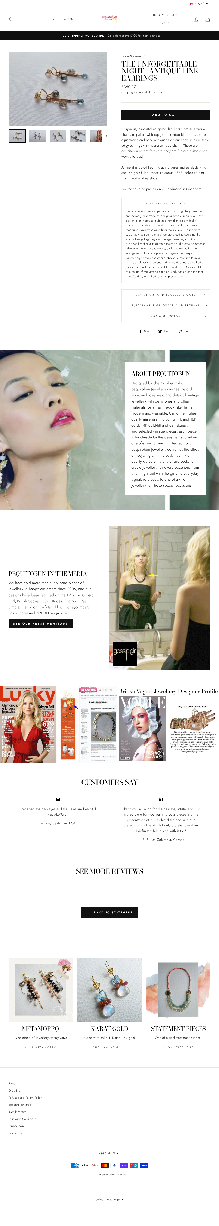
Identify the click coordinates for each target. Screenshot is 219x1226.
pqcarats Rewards (20, 1104)
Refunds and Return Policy (25, 1097)
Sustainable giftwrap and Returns (166, 305)
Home (125, 56)
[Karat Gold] (109, 990)
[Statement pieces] (178, 990)
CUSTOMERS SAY (165, 15)
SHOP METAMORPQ (40, 1047)
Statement (136, 56)
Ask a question (166, 316)
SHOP (53, 19)
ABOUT (69, 19)
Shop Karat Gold (109, 1047)
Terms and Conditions (22, 1119)
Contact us (15, 1133)
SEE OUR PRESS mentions (40, 624)
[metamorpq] (41, 990)
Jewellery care (17, 1112)
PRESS (165, 23)
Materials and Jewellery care (166, 295)
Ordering (14, 1090)
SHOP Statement (178, 1047)
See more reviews (109, 871)
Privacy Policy (17, 1126)
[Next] (104, 136)
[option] (109, 35)
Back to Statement (112, 912)
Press (12, 1083)
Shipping (127, 92)
